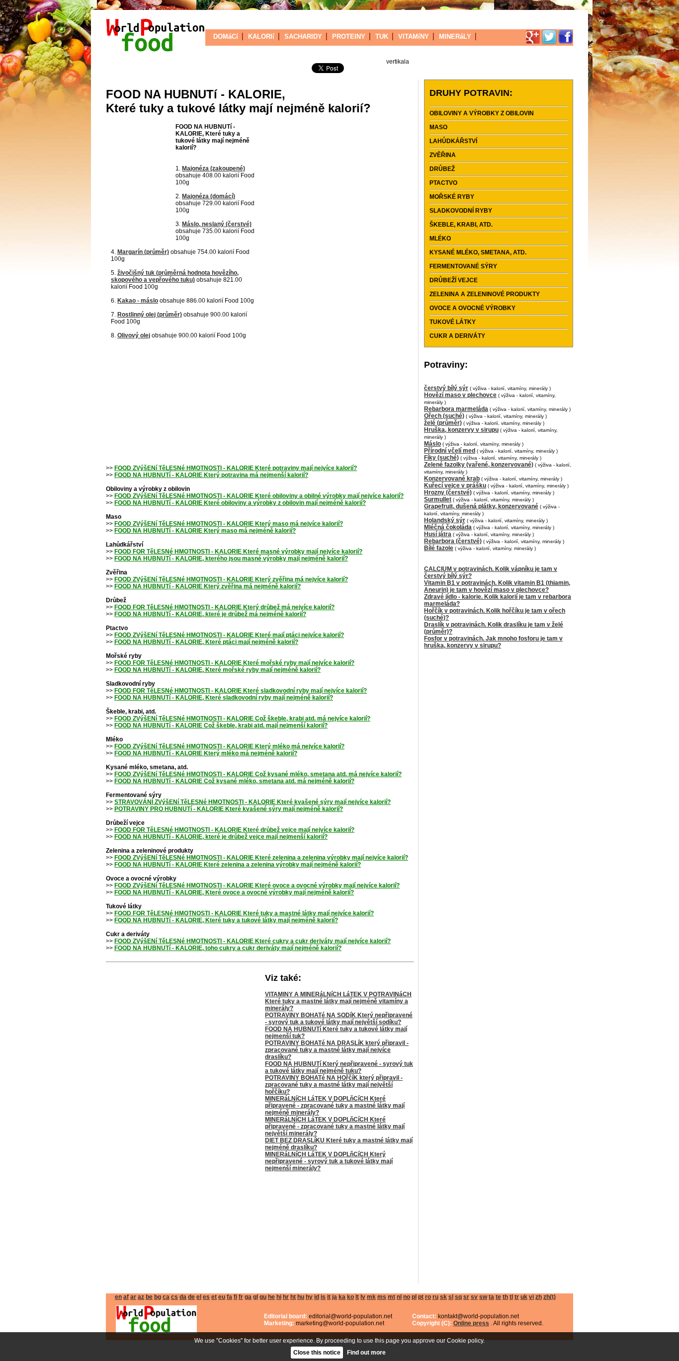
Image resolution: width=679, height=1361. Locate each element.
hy (309, 1296)
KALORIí (261, 36)
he (271, 1296)
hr (286, 1296)
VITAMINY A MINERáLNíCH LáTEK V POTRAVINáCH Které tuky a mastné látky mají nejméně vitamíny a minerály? (338, 1001)
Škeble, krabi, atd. (461, 224)
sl (450, 1296)
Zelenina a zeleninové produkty (484, 294)
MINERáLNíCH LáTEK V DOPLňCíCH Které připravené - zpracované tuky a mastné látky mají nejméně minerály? (335, 1105)
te (498, 1296)
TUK (381, 36)
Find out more (366, 1352)
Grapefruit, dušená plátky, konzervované (481, 506)
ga (248, 1296)
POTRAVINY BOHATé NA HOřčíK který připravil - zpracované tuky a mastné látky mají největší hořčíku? (334, 1084)
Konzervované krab (452, 478)
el (198, 1296)
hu (300, 1296)
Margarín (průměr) (143, 251)
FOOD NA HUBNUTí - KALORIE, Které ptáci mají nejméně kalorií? (206, 642)
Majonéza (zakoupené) (213, 168)
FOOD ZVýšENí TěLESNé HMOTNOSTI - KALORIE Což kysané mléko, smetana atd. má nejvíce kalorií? (258, 774)
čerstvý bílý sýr (446, 388)
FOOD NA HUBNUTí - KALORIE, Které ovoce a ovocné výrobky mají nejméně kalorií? (234, 892)
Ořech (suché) (444, 415)
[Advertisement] (140, 182)
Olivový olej (133, 335)
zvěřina (442, 155)
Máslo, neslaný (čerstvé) (217, 224)
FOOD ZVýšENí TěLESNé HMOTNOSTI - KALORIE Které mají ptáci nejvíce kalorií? (229, 635)
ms (381, 1296)
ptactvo (443, 182)
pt (421, 1296)
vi (531, 1296)
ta (491, 1296)
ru (435, 1296)
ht (293, 1296)
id (316, 1296)
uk (523, 1296)
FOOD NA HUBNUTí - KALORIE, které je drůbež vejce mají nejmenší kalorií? (221, 836)
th (505, 1296)
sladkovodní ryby (460, 210)
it (329, 1296)
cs (174, 1296)
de (191, 1296)
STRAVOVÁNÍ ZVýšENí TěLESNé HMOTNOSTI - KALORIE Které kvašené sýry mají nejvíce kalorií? (252, 802)
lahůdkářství (453, 141)
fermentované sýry (463, 266)
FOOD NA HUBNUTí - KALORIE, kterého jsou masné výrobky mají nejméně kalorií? (231, 558)
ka (342, 1296)
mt (391, 1296)
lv (362, 1296)
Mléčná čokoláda (448, 527)
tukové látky (452, 322)
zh (538, 1296)
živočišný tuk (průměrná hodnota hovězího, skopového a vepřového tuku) (175, 276)
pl (414, 1296)
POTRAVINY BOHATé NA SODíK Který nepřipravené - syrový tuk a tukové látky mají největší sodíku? (339, 1019)
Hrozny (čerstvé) (448, 492)
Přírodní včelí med (449, 450)
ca (166, 1296)
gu (262, 1296)
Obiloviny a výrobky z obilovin (481, 113)
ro (428, 1296)
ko (350, 1296)
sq (458, 1296)
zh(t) (549, 1296)
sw (483, 1296)
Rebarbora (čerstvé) (453, 541)
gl (255, 1296)
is (323, 1296)
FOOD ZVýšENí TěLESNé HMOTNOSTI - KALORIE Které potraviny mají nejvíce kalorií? (235, 468)
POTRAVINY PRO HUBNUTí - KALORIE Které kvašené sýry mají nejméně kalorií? (228, 808)
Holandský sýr (444, 520)
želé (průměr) (443, 422)
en (118, 1296)
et (214, 1296)
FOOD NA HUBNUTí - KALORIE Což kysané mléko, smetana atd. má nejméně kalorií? (234, 781)
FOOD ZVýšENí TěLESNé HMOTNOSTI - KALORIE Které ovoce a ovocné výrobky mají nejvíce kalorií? (257, 885)
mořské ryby (451, 196)
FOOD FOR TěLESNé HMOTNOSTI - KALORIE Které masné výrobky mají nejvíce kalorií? (238, 551)
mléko (440, 238)
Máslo (432, 443)
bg (157, 1296)
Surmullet (437, 499)
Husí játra (437, 534)
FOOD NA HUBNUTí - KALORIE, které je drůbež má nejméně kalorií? (210, 614)
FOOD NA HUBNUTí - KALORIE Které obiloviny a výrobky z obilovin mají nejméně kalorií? (240, 502)
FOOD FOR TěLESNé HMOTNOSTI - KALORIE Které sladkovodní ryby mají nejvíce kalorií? (240, 690)
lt (357, 1296)
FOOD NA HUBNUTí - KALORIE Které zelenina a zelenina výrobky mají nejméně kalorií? (237, 864)
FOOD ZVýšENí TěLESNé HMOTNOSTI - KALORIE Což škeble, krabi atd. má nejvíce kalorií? (242, 718)
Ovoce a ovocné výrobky (472, 308)
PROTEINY (348, 36)
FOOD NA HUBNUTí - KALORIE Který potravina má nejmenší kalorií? (211, 475)
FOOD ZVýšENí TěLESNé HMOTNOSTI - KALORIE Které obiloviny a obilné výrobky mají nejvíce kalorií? (259, 495)
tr (516, 1296)
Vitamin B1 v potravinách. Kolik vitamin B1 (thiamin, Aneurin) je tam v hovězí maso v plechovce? (497, 586)
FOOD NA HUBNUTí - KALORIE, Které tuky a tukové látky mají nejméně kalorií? (226, 920)
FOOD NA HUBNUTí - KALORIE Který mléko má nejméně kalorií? (205, 753)
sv (474, 1296)
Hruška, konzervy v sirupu (461, 429)
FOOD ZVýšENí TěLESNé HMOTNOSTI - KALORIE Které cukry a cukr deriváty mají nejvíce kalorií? (252, 941)
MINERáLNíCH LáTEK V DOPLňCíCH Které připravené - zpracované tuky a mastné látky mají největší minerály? (335, 1126)
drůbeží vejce (453, 280)
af (126, 1296)
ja (334, 1296)
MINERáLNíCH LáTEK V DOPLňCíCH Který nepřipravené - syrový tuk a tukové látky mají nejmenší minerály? (329, 1161)
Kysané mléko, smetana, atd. (477, 252)
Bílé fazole (438, 548)
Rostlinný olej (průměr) (149, 314)
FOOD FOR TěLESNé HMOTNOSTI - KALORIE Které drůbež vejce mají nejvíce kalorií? (234, 829)
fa (229, 1296)
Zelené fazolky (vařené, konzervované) (478, 464)
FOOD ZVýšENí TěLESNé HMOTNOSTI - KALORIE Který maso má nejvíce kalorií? (228, 523)
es (206, 1296)
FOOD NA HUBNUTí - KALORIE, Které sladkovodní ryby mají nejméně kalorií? (223, 697)
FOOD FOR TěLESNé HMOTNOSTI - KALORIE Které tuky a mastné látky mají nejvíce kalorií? (244, 913)
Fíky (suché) (441, 457)
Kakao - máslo (137, 300)
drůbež (442, 168)
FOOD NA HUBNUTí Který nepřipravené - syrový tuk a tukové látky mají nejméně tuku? (339, 1067)
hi (278, 1296)
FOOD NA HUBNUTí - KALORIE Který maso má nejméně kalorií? (205, 530)
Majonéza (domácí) (208, 196)
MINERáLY (455, 36)
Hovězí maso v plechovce (460, 395)
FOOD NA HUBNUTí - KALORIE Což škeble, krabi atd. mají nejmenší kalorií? (221, 725)
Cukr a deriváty (457, 335)
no (406, 1296)
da (182, 1296)
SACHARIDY (303, 36)
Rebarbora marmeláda (456, 408)
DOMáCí (225, 36)
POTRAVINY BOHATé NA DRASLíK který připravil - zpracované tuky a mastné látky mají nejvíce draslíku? (337, 1050)
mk (371, 1296)
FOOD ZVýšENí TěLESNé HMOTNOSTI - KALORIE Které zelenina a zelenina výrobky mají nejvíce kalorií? (261, 857)
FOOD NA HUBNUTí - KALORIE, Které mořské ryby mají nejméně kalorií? (217, 669)
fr (241, 1296)
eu (221, 1296)
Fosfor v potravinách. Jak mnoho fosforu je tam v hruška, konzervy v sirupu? (493, 642)
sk (443, 1296)
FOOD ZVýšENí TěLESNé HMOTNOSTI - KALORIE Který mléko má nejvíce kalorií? (229, 746)
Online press (471, 1323)
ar (133, 1296)
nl (399, 1296)
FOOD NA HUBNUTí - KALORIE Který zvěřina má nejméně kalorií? (207, 586)
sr (466, 1296)
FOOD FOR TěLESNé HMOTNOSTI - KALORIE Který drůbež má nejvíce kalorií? (224, 607)
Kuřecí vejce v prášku (455, 485)
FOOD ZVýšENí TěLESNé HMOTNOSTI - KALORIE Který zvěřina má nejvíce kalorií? (231, 579)
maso (438, 127)
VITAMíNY (413, 36)
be (149, 1296)
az (141, 1296)
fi (235, 1296)
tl (511, 1296)
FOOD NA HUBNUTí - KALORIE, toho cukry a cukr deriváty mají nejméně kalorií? (227, 948)
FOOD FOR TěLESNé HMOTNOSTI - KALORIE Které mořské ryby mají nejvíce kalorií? (234, 662)
